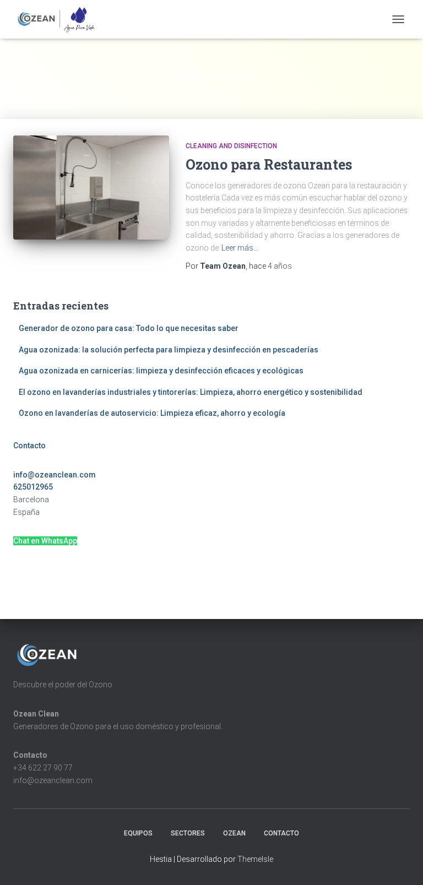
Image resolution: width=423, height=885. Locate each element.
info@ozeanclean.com (54, 474)
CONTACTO (281, 833)
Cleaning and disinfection (231, 146)
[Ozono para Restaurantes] (91, 187)
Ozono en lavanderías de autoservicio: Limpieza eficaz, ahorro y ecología (152, 413)
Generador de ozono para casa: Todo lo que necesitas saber (128, 328)
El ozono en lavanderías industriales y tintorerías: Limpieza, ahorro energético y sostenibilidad (190, 392)
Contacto (29, 445)
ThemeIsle (255, 859)
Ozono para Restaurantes (269, 164)
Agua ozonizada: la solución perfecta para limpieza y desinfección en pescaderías (168, 349)
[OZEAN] (60, 19)
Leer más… (239, 247)
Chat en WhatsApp (45, 540)
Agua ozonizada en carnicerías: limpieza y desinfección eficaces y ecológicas (161, 370)
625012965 (33, 486)
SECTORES (188, 833)
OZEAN (234, 833)
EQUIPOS (138, 833)
